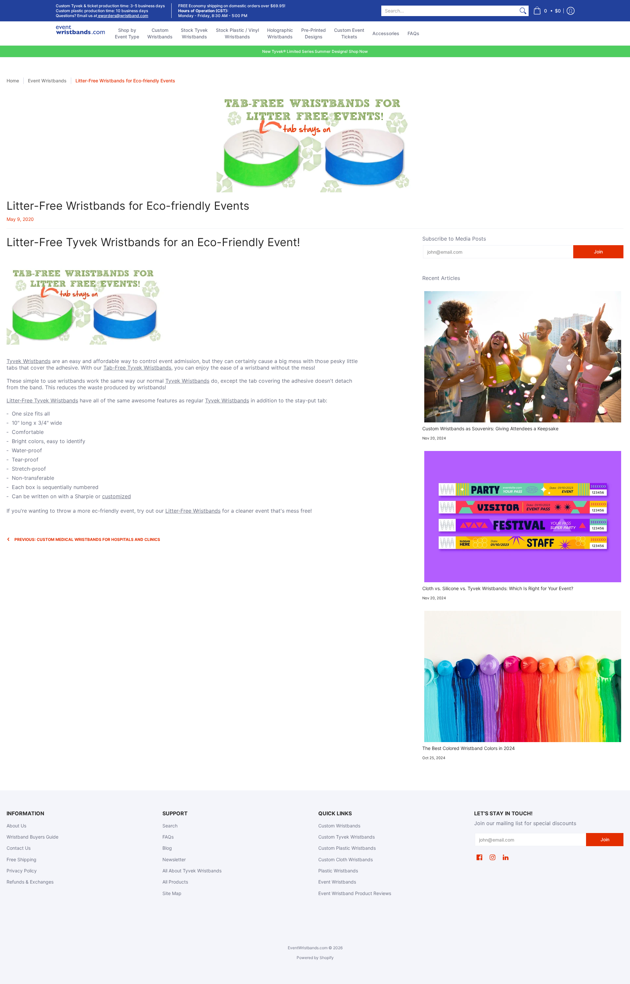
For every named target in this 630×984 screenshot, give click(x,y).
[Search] (523, 11)
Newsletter (174, 859)
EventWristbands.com (307, 947)
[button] (547, 10)
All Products (175, 882)
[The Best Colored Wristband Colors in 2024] (522, 676)
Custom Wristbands (339, 825)
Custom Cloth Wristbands (345, 859)
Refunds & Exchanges (30, 882)
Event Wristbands (47, 80)
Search (170, 825)
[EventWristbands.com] (80, 33)
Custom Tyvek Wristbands (346, 837)
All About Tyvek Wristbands (191, 870)
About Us (16, 825)
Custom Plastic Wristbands (347, 848)
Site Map (171, 893)
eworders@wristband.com (122, 15)
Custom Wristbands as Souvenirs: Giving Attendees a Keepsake (490, 428)
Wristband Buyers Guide (32, 837)
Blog (167, 848)
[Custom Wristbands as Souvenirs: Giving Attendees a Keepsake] (522, 356)
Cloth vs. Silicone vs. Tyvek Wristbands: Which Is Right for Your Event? (497, 588)
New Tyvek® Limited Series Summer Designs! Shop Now (315, 51)
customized (116, 496)
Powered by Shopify (315, 957)
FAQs (168, 837)
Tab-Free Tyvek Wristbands (137, 367)
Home (13, 80)
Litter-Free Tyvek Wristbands (42, 400)
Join (598, 251)
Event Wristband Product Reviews (354, 893)
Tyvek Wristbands (29, 361)
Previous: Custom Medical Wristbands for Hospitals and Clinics (87, 539)
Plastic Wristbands (338, 870)
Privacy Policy (22, 870)
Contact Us (19, 848)
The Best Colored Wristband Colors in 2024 (468, 748)
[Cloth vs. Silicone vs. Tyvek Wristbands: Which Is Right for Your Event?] (522, 516)
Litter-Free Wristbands (192, 510)
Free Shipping (21, 859)
